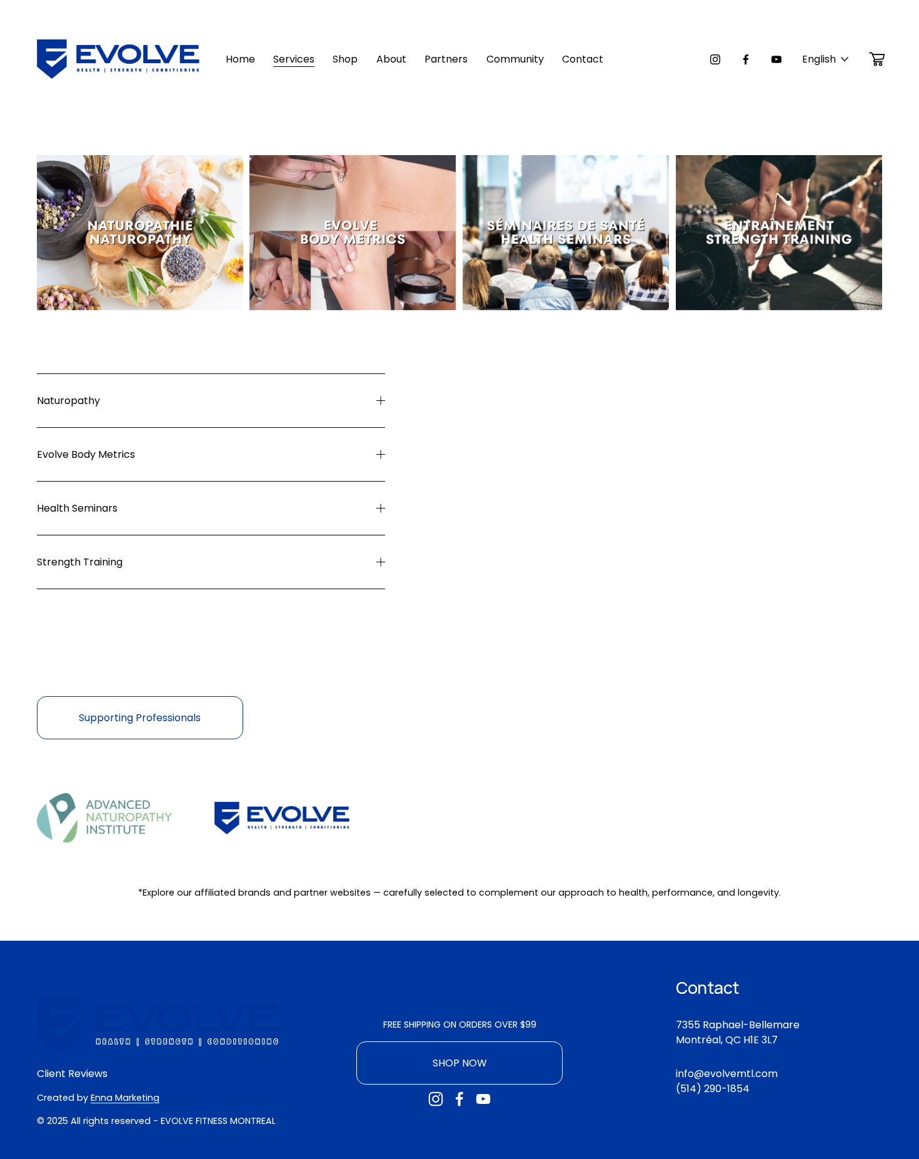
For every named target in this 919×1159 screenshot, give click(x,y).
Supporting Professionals (140, 718)
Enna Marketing (125, 1097)
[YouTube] (776, 59)
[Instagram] (715, 59)
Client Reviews (72, 1073)
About (391, 59)
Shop (345, 59)
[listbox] (826, 59)
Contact (582, 59)
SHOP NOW (460, 1063)
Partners (446, 59)
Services (293, 59)
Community (515, 59)
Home (240, 59)
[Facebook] (746, 59)
